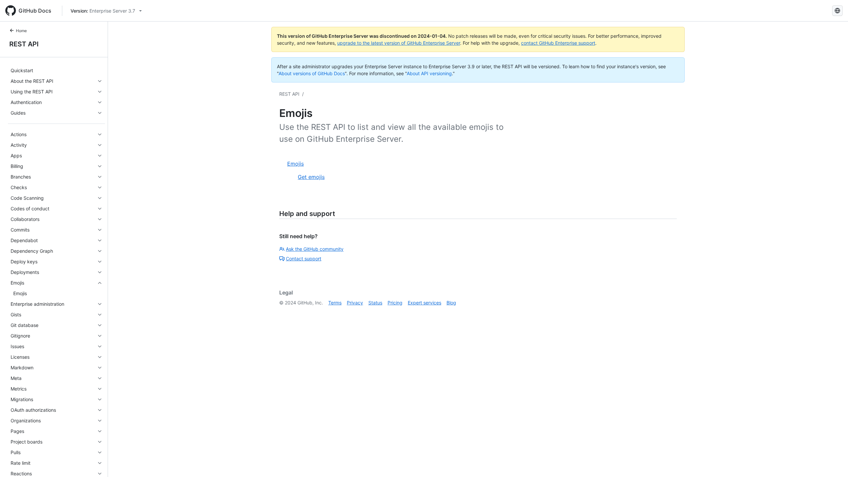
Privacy (355, 302)
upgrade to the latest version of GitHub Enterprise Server (398, 43)
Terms (335, 302)
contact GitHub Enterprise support (558, 43)
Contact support (303, 258)
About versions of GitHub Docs (312, 73)
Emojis (295, 163)
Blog (451, 302)
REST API (24, 44)
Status (375, 302)
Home (21, 30)
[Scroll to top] (833, 462)
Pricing (395, 302)
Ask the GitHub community (315, 249)
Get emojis (311, 177)
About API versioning (429, 73)
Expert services (424, 302)
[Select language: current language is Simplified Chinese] (837, 10)
